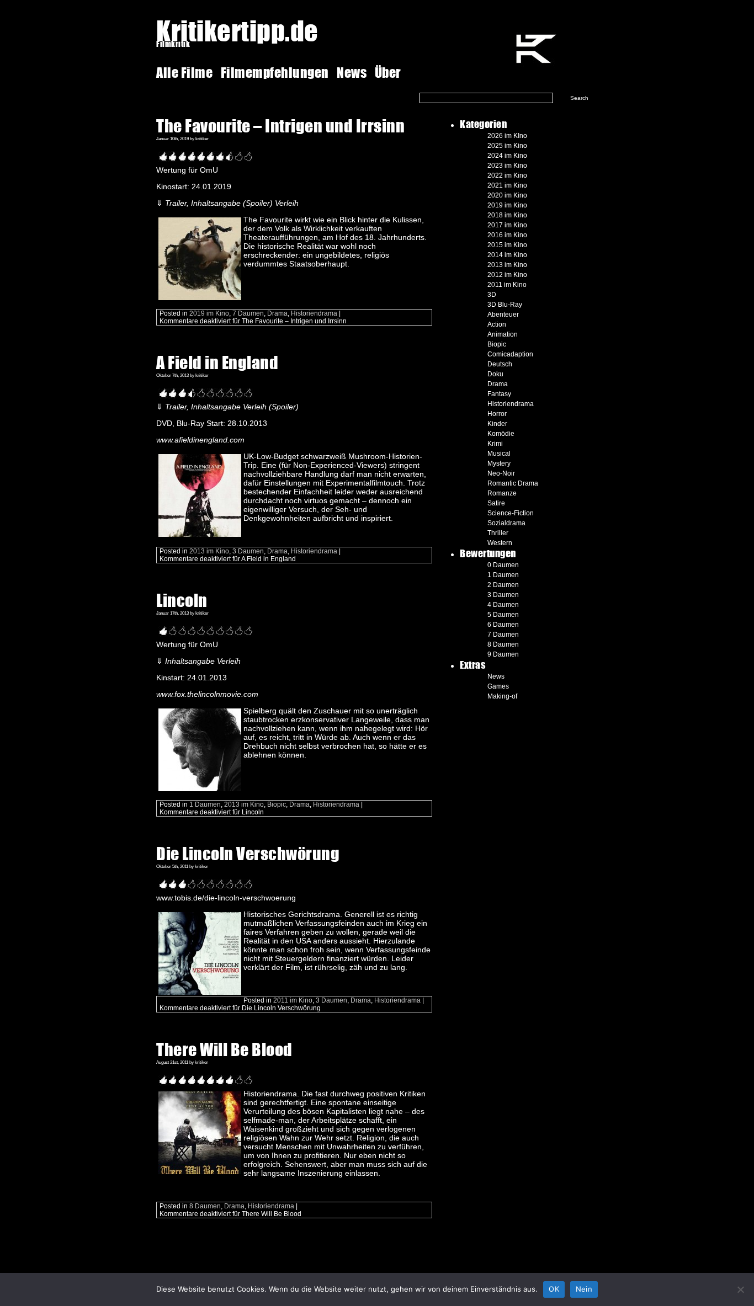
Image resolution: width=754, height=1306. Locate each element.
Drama (277, 313)
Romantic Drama (512, 483)
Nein (584, 1288)
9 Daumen (503, 654)
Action (496, 324)
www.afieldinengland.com (200, 439)
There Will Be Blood (224, 1049)
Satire (496, 503)
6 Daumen (503, 624)
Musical (499, 453)
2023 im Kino (507, 165)
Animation (502, 334)
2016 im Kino (507, 235)
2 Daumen (503, 585)
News (352, 73)
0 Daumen (503, 565)
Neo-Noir (501, 473)
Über (388, 73)
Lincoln (182, 600)
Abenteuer (503, 314)
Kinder (497, 424)
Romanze (502, 493)
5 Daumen (503, 615)
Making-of (502, 696)
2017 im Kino (507, 225)
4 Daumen (503, 605)
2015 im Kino (507, 245)
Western (499, 543)
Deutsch (499, 364)
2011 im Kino (292, 1000)
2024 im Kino (507, 155)
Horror (497, 414)
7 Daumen (248, 313)
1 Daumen (205, 804)
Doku (495, 374)
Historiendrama (314, 313)
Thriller (497, 533)
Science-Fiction (510, 513)
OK (554, 1288)
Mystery (499, 463)
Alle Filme (185, 73)
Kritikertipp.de (237, 30)
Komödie (500, 434)
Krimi (495, 443)
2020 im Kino (507, 195)
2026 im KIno (507, 136)
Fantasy (499, 394)
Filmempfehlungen (275, 73)
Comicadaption (510, 354)
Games (498, 686)
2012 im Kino (507, 275)
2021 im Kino (507, 185)
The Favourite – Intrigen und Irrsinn (280, 125)
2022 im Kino (507, 175)
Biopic (276, 804)
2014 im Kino (507, 255)
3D (491, 294)
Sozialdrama (506, 523)
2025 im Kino (507, 146)
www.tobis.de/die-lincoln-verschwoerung (226, 897)
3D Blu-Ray (504, 304)
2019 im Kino (209, 313)
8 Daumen (205, 1206)
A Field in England (217, 362)
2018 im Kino (507, 215)
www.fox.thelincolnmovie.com (207, 694)
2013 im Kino (209, 551)
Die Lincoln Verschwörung (247, 853)
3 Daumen (248, 551)
